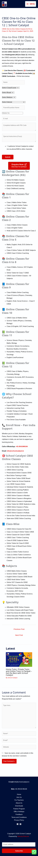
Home (19, 794)
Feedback (19, 814)
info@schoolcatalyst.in (21, 782)
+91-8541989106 (21, 446)
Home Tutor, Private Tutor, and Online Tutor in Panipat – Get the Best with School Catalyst (19, 672)
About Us (19, 803)
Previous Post (19, 629)
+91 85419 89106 (21, 789)
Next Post (19, 635)
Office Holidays (19, 811)
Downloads (19, 806)
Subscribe (19, 851)
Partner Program (19, 809)
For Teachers (19, 800)
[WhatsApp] (17, 824)
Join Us (19, 797)
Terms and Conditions (19, 817)
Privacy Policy (19, 820)
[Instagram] (20, 824)
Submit (7, 157)
